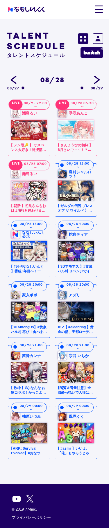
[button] (98, 9)
